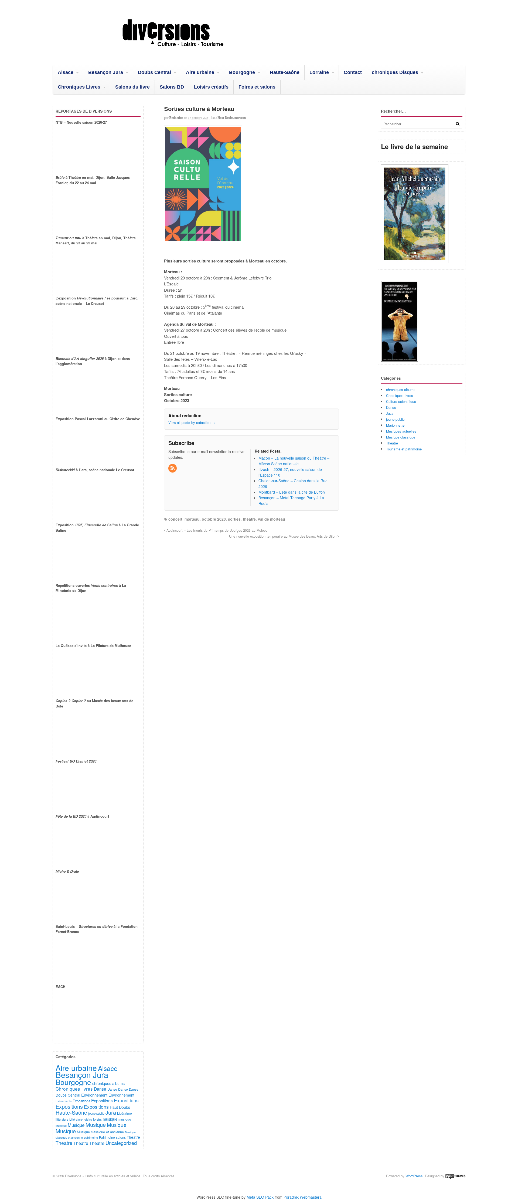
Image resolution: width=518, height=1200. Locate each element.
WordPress (414, 1175)
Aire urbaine (200, 72)
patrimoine (91, 1137)
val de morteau (271, 519)
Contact (353, 72)
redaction (176, 118)
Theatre (133, 1137)
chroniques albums (400, 389)
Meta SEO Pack (260, 1197)
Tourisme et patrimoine (404, 448)
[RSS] (173, 468)
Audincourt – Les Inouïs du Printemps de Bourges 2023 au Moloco (216, 530)
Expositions (81, 1100)
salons (121, 1137)
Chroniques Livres (79, 87)
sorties (234, 519)
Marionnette (395, 425)
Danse (391, 407)
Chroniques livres (399, 395)
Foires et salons (256, 87)
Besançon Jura (105, 72)
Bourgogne (242, 72)
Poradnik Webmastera (303, 1197)
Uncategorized (121, 1142)
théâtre (249, 519)
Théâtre (392, 443)
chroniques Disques (395, 72)
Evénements (63, 1101)
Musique (61, 1125)
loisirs (88, 1119)
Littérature (124, 1113)
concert (175, 519)
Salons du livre (132, 87)
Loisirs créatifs (211, 87)
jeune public (395, 419)
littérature (62, 1119)
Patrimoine (107, 1137)
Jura (110, 1112)
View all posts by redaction (191, 422)
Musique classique (400, 437)
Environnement (94, 1095)
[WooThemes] (455, 1175)
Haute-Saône (284, 72)
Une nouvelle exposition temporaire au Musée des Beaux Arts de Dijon (283, 536)
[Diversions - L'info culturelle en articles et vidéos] (187, 51)
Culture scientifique (401, 401)
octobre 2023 (214, 519)
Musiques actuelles (401, 431)
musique (110, 1119)
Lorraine (319, 72)
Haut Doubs (225, 118)
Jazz (390, 413)
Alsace (65, 72)
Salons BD (172, 87)
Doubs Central (154, 72)
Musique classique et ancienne (100, 1131)
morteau (240, 118)
